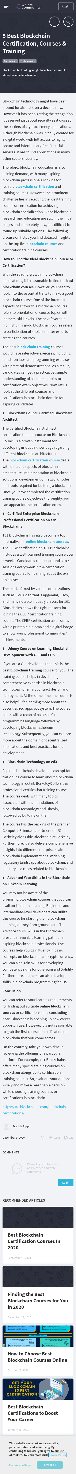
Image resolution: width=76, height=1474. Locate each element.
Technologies (27, 61)
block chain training (33, 346)
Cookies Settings (20, 1465)
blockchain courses (41, 243)
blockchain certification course (35, 460)
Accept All (50, 1465)
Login (65, 6)
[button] (6, 6)
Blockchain (10, 61)
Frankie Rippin (22, 1126)
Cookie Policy (57, 1455)
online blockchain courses (47, 541)
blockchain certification (34, 186)
